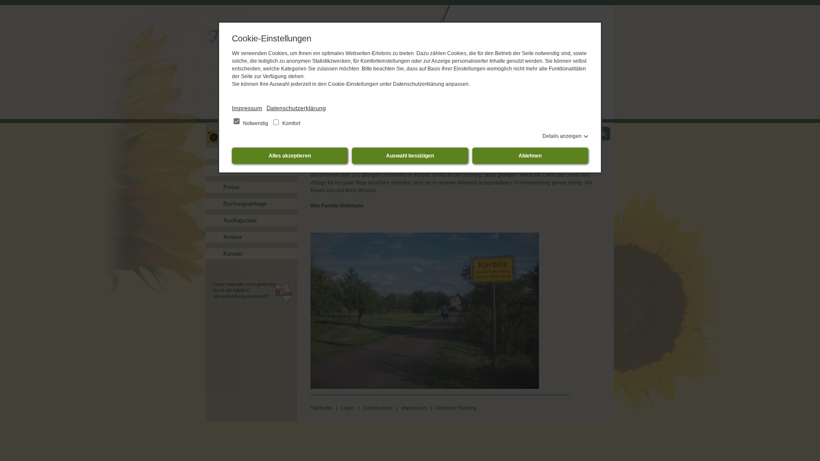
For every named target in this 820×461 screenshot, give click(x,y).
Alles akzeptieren (290, 156)
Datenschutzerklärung (296, 108)
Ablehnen (530, 156)
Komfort (290, 123)
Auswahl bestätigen (410, 156)
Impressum (247, 108)
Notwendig (255, 123)
